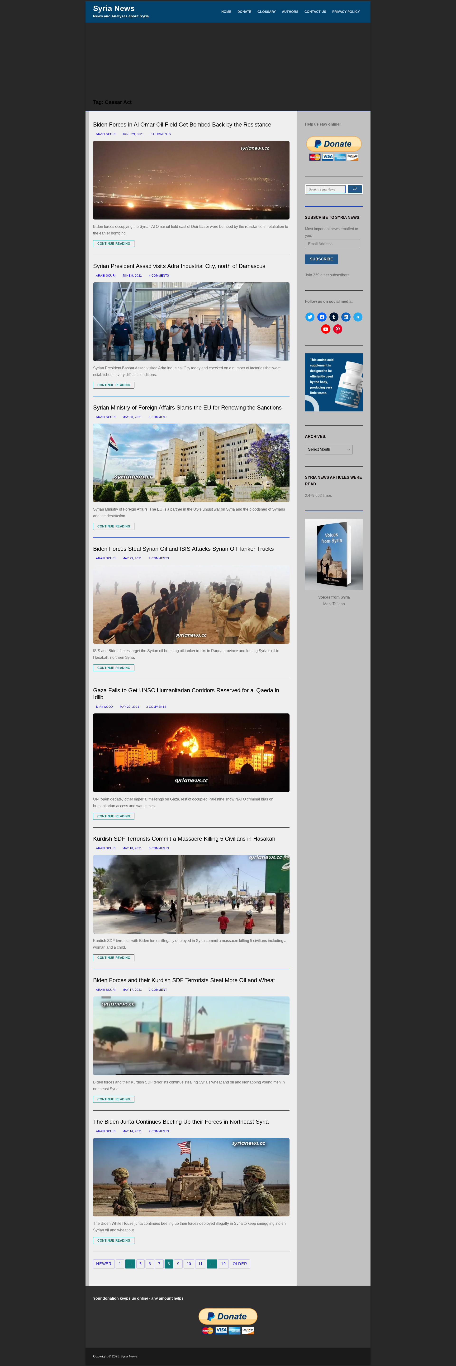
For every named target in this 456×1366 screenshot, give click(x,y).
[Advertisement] (228, 58)
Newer (104, 1264)
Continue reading (113, 243)
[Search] (355, 189)
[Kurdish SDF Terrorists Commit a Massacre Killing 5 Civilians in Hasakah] (191, 894)
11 (200, 1264)
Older (240, 1264)
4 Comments (158, 275)
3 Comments (160, 134)
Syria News (114, 8)
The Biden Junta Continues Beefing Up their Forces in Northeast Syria (181, 1121)
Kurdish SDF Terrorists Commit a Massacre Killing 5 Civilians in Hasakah (184, 838)
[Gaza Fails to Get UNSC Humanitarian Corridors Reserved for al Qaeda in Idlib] (191, 752)
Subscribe (321, 259)
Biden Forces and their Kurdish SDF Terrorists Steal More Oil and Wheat (184, 980)
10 (189, 1264)
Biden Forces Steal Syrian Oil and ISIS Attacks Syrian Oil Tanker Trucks (183, 549)
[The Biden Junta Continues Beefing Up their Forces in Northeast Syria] (191, 1177)
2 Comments (158, 558)
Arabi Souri (105, 134)
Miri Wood (104, 706)
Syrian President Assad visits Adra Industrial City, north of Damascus (179, 266)
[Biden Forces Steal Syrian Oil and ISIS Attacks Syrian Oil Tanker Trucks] (191, 604)
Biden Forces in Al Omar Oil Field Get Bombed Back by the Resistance (182, 124)
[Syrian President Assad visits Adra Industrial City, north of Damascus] (191, 321)
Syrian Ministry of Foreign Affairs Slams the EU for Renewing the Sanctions (187, 407)
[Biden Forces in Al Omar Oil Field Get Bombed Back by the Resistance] (191, 180)
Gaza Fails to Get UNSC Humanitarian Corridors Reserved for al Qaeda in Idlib (186, 693)
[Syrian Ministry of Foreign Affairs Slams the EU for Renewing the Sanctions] (191, 463)
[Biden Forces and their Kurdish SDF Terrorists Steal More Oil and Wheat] (191, 1035)
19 (223, 1264)
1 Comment (157, 417)
